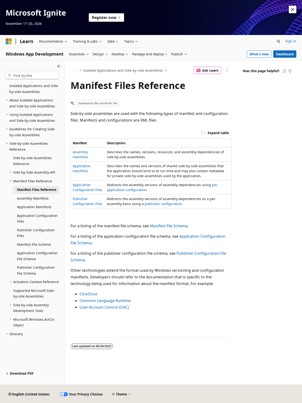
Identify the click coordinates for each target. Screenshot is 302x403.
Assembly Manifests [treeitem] (33, 198)
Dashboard (285, 54)
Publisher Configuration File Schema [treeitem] (36, 270)
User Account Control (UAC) (104, 307)
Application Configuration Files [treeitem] (37, 218)
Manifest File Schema (169, 225)
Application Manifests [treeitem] (34, 207)
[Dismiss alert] (292, 9)
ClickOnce (88, 294)
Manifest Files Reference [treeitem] (36, 189)
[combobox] (32, 75)
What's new (259, 54)
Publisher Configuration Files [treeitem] (36, 233)
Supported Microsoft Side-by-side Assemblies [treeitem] (34, 293)
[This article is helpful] (284, 71)
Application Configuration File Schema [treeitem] (37, 256)
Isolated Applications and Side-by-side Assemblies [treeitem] (34, 88)
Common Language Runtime (105, 300)
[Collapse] (59, 66)
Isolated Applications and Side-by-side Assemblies (123, 70)
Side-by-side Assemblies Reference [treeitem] (32, 161)
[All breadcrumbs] (75, 70)
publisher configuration (163, 204)
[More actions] (227, 70)
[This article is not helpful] (290, 71)
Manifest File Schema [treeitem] (34, 244)
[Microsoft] (9, 41)
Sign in (290, 41)
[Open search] (278, 41)
